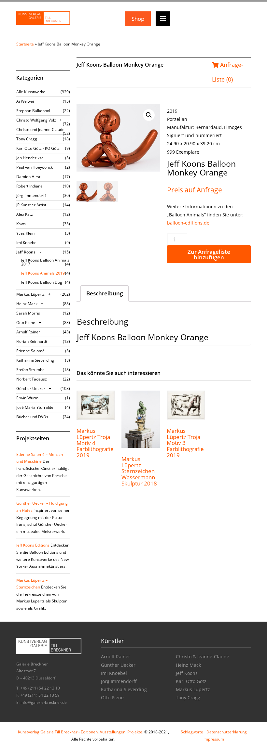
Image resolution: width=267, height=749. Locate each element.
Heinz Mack (26, 303)
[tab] (104, 293)
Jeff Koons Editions (32, 545)
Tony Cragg (26, 139)
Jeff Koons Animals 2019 (43, 273)
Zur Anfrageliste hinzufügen (209, 254)
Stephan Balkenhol (33, 110)
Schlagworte (192, 732)
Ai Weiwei (25, 101)
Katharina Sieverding (35, 360)
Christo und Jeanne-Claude (40, 129)
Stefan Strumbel (31, 369)
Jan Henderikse (30, 158)
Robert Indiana (29, 186)
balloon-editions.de (188, 223)
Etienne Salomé (30, 351)
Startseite (25, 44)
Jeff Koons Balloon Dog (41, 282)
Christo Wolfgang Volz (36, 120)
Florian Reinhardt (31, 341)
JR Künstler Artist (31, 205)
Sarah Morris (28, 313)
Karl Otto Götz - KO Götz (38, 148)
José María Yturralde (34, 407)
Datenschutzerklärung (226, 732)
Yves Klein (25, 233)
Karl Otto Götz (191, 681)
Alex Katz (24, 214)
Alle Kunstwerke (30, 92)
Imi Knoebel (26, 242)
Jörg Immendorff (31, 195)
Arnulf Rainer (28, 332)
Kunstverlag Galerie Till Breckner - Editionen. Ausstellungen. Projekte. (80, 732)
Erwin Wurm (27, 398)
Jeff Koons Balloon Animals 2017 (45, 262)
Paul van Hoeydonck (34, 167)
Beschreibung (104, 293)
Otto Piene (25, 322)
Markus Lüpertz (30, 294)
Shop (138, 18)
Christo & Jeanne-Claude (202, 656)
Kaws (21, 223)
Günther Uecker (30, 388)
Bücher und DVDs (32, 417)
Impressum (214, 739)
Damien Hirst (28, 176)
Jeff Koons (25, 252)
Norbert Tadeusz (31, 379)
